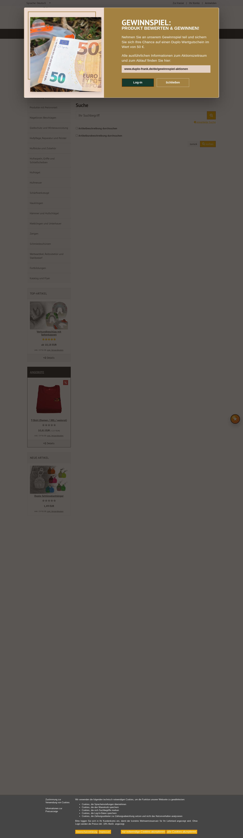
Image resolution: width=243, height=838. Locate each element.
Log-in (137, 82)
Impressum (104, 832)
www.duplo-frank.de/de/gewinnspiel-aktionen (156, 69)
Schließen (173, 82)
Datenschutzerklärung (86, 832)
